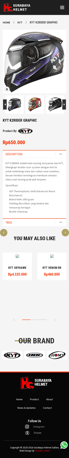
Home (6, 22)
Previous (64, 105)
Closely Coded (42, 451)
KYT (19, 22)
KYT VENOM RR (52, 268)
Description (14, 154)
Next (5, 105)
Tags (9, 222)
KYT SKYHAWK (17, 268)
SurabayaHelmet (21, 7)
